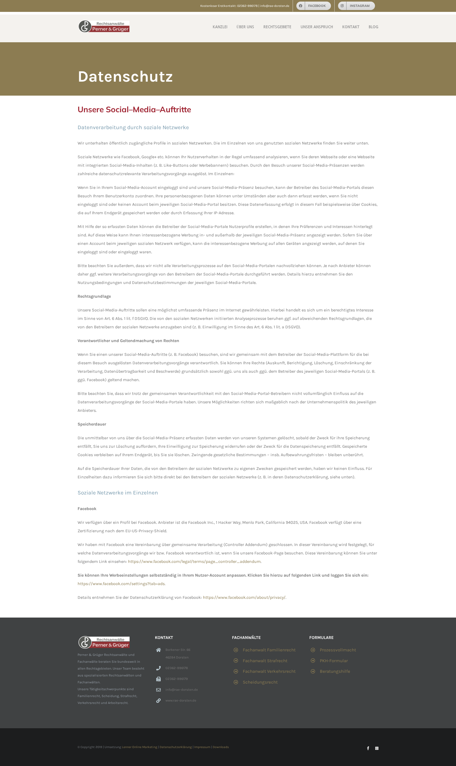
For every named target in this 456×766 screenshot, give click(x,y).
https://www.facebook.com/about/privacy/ (244, 597)
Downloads (221, 747)
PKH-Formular (334, 660)
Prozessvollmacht (338, 649)
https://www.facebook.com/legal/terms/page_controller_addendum (194, 561)
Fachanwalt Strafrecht (265, 660)
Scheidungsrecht (260, 682)
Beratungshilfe (335, 671)
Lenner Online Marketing (139, 747)
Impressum (202, 747)
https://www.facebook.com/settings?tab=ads (121, 583)
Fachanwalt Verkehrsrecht (269, 671)
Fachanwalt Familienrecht (269, 649)
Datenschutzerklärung (176, 747)
